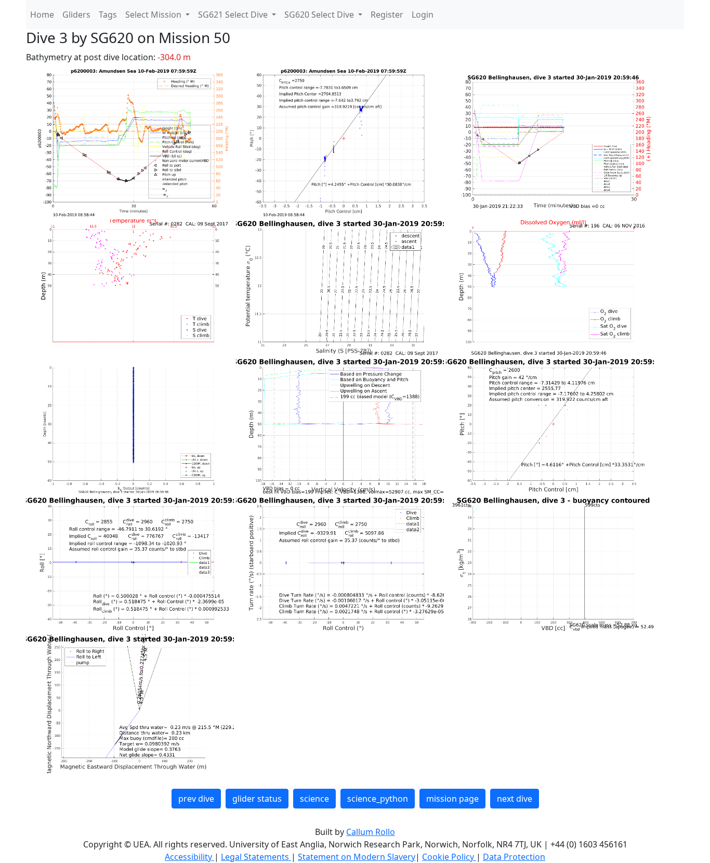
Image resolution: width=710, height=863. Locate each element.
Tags (108, 14)
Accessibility (189, 856)
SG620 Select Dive (320, 14)
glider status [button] (257, 798)
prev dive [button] (196, 798)
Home (42, 14)
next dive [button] (514, 798)
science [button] (314, 798)
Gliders (76, 14)
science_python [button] (377, 798)
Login (422, 14)
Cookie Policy (449, 856)
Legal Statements (256, 856)
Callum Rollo (370, 832)
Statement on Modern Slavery (356, 856)
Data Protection (514, 856)
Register (387, 14)
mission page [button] (452, 798)
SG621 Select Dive (234, 14)
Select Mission (154, 14)
